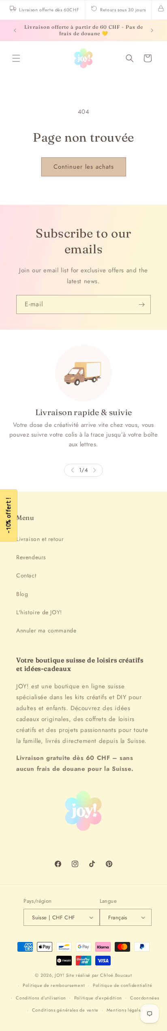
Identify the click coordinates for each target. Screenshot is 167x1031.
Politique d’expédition (98, 998)
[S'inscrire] (141, 304)
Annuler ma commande (46, 630)
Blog (22, 594)
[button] (16, 58)
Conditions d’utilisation (41, 998)
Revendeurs (31, 557)
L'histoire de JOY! (39, 612)
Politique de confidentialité (122, 985)
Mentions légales (125, 1010)
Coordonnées (144, 998)
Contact (26, 575)
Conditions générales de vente (65, 1010)
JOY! (59, 975)
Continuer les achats (84, 166)
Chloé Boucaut (116, 975)
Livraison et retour (40, 539)
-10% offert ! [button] (8, 516)
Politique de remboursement (54, 985)
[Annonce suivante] (152, 30)
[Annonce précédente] (15, 30)
